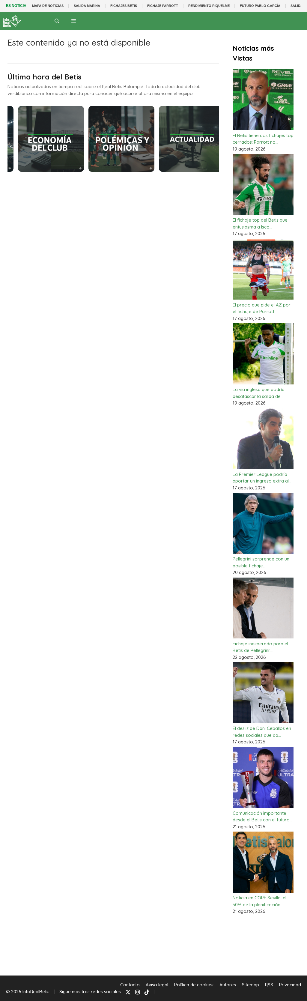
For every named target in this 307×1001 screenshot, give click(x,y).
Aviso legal (157, 985)
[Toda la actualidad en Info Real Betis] (12, 21)
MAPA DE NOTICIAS (48, 5)
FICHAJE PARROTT (162, 5)
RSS (269, 985)
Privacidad (290, 985)
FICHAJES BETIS (123, 5)
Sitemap (250, 985)
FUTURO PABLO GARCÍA (260, 5)
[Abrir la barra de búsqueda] (57, 21)
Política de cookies (193, 985)
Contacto (130, 985)
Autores (227, 985)
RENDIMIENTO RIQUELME (209, 5)
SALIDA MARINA (87, 5)
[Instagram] (137, 991)
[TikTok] (147, 991)
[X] (128, 991)
